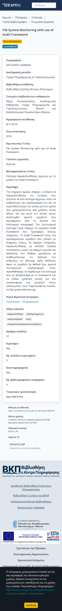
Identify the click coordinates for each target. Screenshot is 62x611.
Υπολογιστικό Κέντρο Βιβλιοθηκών (31, 501)
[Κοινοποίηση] (58, 45)
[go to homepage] (11, 5)
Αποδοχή (31, 605)
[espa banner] (31, 537)
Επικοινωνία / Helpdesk (31, 507)
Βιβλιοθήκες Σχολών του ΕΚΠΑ (31, 495)
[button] (15, 314)
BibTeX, (11, 431)
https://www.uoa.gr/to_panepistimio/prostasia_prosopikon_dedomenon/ (31, 590)
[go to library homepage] (31, 471)
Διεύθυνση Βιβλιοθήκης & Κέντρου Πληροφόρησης (31, 487)
